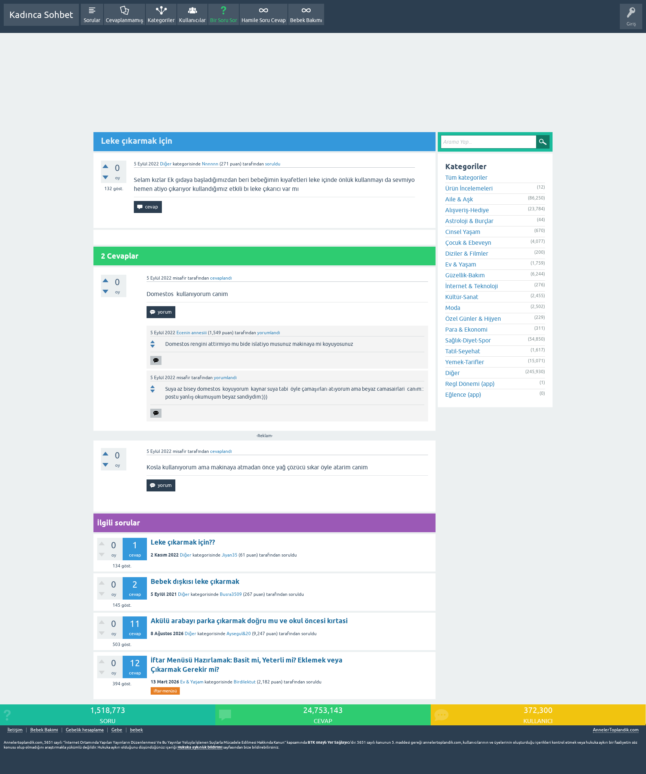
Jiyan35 (229, 555)
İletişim (14, 730)
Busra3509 (231, 594)
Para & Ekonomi (466, 329)
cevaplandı (221, 278)
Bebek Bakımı (306, 20)
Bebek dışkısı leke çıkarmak (195, 581)
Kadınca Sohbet (41, 15)
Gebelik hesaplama (85, 730)
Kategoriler (161, 20)
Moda (452, 307)
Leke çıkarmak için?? (183, 542)
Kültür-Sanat (461, 296)
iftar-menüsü (165, 691)
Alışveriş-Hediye (467, 210)
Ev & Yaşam (191, 682)
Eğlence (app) (463, 394)
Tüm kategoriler (466, 177)
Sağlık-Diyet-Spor (468, 340)
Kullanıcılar (192, 20)
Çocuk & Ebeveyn (468, 242)
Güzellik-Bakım (465, 275)
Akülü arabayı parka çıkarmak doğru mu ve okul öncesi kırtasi (249, 621)
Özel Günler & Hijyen (473, 318)
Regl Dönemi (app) (470, 383)
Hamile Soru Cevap (264, 20)
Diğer (166, 164)
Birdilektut (245, 682)
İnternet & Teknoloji (471, 286)
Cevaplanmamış (124, 20)
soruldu (272, 164)
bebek (136, 730)
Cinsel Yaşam (462, 231)
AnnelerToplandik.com (616, 729)
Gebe (116, 730)
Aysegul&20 (239, 633)
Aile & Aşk (459, 199)
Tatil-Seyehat (462, 351)
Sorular (92, 20)
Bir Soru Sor (223, 20)
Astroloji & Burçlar (469, 220)
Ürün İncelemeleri (469, 188)
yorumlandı (268, 332)
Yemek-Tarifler (464, 362)
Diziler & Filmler (466, 253)
